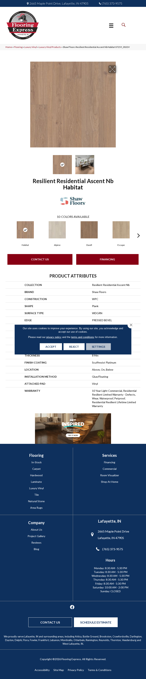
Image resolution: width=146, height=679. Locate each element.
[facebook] (72, 607)
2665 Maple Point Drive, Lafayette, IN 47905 (58, 3)
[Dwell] (89, 229)
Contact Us (40, 259)
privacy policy (53, 337)
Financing (107, 259)
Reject (74, 346)
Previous (27, 163)
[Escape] (121, 229)
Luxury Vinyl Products (50, 47)
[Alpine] (57, 229)
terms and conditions (82, 337)
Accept (50, 346)
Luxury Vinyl (30, 47)
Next (119, 163)
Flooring (18, 47)
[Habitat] (25, 229)
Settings (98, 346)
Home (9, 47)
